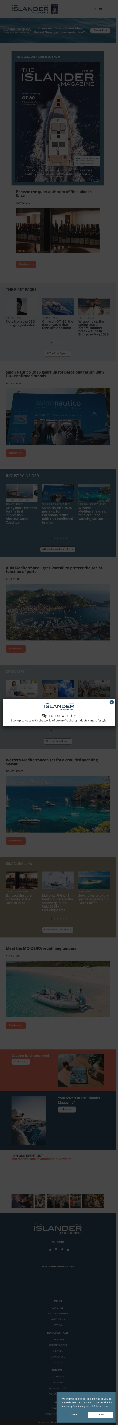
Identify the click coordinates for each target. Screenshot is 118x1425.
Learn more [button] (102, 1406)
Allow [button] (101, 1414)
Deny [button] (74, 1414)
